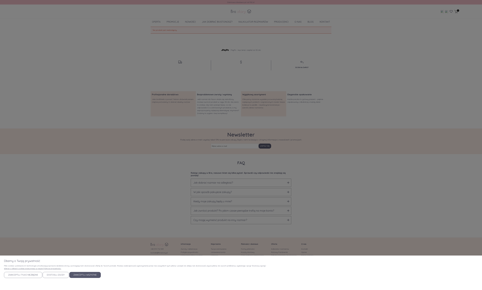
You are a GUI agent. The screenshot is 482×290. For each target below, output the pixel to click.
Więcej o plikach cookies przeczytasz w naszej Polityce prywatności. (32, 268)
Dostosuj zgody (56, 275)
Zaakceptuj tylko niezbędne (23, 275)
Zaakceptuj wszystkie (85, 275)
